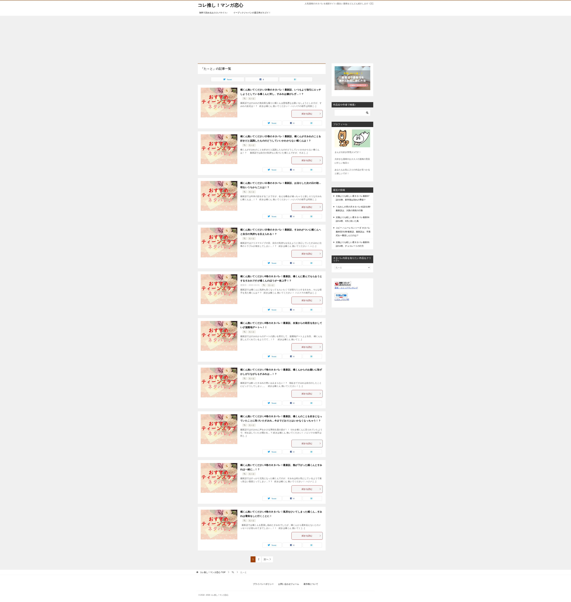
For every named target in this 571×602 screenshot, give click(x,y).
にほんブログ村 (342, 299)
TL (245, 98)
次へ (266, 559)
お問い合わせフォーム (288, 584)
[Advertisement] (285, 38)
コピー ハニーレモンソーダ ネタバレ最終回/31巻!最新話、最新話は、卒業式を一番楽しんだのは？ (353, 231)
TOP (212, 572)
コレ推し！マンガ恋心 (220, 5)
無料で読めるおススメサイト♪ (213, 12)
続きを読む (307, 113)
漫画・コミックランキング (346, 288)
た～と (251, 98)
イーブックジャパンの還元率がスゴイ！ (252, 12)
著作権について (310, 584)
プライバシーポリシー (263, 584)
